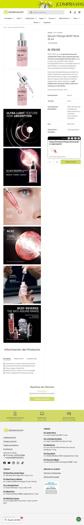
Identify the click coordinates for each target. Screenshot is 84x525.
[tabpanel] (64, 113)
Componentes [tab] (32, 359)
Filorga (50, 32)
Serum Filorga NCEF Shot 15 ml (16, 27)
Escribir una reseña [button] (42, 399)
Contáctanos (7, 449)
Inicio (4, 27)
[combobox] (46, 12)
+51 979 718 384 (19, 455)
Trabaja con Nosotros (10, 445)
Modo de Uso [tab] (18, 359)
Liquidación (47, 22)
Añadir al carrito (70, 162)
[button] (79, 12)
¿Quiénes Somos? (9, 437)
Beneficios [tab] (7, 359)
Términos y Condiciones (52, 473)
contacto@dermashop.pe (14, 457)
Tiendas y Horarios (9, 441)
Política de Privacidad (51, 477)
